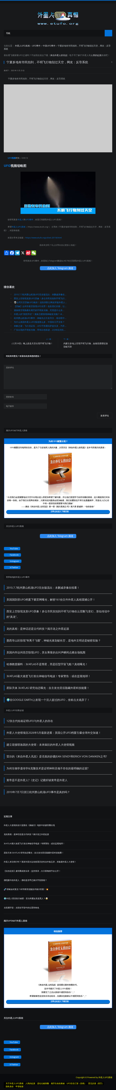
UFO (21, 55)
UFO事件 (36, 45)
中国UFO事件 (49, 45)
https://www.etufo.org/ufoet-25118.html (43, 237)
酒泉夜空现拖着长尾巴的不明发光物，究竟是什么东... (39, 310)
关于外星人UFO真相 (14, 1083)
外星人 (85, 55)
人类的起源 (96, 55)
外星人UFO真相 (22, 45)
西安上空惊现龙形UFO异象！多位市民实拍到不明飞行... (40, 298)
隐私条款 (10, 1086)
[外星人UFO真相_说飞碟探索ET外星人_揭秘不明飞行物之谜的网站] (58, 17)
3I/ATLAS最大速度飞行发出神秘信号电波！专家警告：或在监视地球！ (48, 676)
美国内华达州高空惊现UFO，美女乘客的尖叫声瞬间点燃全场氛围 (45, 652)
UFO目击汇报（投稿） (76, 1083)
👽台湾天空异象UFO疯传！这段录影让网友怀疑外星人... (40, 302)
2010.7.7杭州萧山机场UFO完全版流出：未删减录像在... (40, 294)
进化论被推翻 (43, 1083)
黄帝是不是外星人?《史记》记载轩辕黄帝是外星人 (37, 780)
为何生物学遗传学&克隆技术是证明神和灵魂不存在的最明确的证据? (47, 768)
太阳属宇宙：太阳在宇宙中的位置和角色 (21, 907)
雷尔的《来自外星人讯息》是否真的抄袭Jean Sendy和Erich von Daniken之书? (56, 756)
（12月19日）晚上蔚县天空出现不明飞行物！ (31, 343)
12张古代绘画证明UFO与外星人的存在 (29, 721)
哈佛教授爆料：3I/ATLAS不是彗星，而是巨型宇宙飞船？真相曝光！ (47, 664)
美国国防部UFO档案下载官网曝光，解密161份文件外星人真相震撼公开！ (50, 599)
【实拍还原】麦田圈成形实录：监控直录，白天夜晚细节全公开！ (32, 871)
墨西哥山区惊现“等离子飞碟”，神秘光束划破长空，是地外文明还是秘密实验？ (53, 640)
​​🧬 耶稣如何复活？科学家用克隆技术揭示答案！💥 (26, 889)
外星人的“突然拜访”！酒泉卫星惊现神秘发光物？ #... (39, 314)
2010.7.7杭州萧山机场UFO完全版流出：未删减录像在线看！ (43, 587)
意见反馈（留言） (96, 1083)
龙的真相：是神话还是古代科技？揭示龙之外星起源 (37, 628)
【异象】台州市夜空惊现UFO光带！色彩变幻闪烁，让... (40, 306)
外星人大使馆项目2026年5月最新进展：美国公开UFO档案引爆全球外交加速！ (53, 732)
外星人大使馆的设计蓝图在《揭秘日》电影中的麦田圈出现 (29, 825)
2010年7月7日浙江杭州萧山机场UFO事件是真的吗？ (38, 792)
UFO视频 (12, 158)
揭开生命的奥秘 (58, 1083)
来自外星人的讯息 (58, 55)
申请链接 (19, 1086)
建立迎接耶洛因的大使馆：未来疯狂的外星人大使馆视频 (40, 744)
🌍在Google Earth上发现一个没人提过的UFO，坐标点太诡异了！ (48, 700)
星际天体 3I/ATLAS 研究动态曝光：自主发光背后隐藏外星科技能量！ (47, 688)
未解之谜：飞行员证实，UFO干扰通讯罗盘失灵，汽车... (40, 325)
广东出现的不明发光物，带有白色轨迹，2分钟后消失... (40, 329)
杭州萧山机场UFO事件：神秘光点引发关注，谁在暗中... (40, 318)
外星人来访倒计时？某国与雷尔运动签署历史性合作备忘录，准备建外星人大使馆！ (40, 861)
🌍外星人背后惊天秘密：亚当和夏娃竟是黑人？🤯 (26, 898)
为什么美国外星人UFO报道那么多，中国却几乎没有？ (39, 322)
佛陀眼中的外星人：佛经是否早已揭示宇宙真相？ (25, 880)
